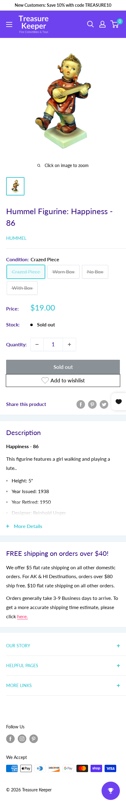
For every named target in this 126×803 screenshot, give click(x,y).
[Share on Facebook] (80, 404)
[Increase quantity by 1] (69, 344)
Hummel (16, 238)
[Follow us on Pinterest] (33, 738)
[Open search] (90, 24)
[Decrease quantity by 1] (37, 344)
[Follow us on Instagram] (22, 738)
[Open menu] (9, 24)
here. (22, 616)
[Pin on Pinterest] (92, 404)
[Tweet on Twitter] (104, 404)
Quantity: (16, 344)
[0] (115, 24)
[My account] (102, 24)
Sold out (63, 367)
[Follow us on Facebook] (10, 738)
